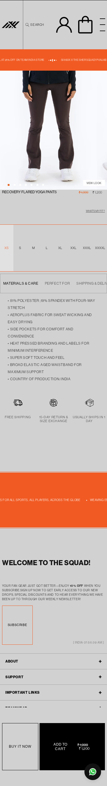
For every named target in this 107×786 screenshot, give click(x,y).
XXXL (87, 248)
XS (6, 248)
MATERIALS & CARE (20, 283)
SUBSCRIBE (17, 625)
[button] (34, 24)
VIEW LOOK (94, 183)
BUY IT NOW (20, 746)
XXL (73, 248)
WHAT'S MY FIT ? (95, 211)
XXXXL (100, 248)
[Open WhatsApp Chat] (92, 771)
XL (60, 248)
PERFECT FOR (57, 283)
